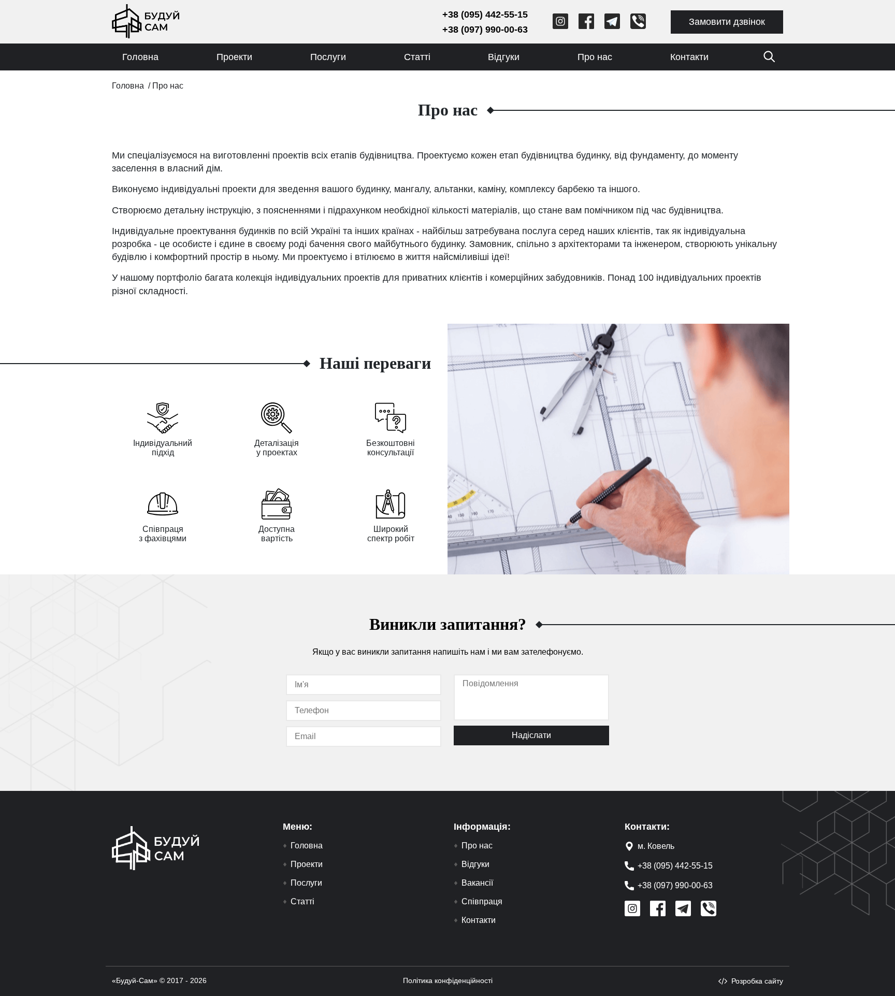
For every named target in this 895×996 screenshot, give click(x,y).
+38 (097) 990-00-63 (485, 29)
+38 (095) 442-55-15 (485, 14)
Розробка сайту (757, 981)
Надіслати (531, 735)
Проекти (234, 57)
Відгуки (503, 57)
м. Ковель (656, 846)
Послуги (328, 57)
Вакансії (477, 883)
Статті (417, 57)
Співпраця (481, 902)
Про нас (595, 57)
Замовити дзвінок (727, 22)
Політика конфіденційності (448, 980)
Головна (140, 57)
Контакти (689, 57)
